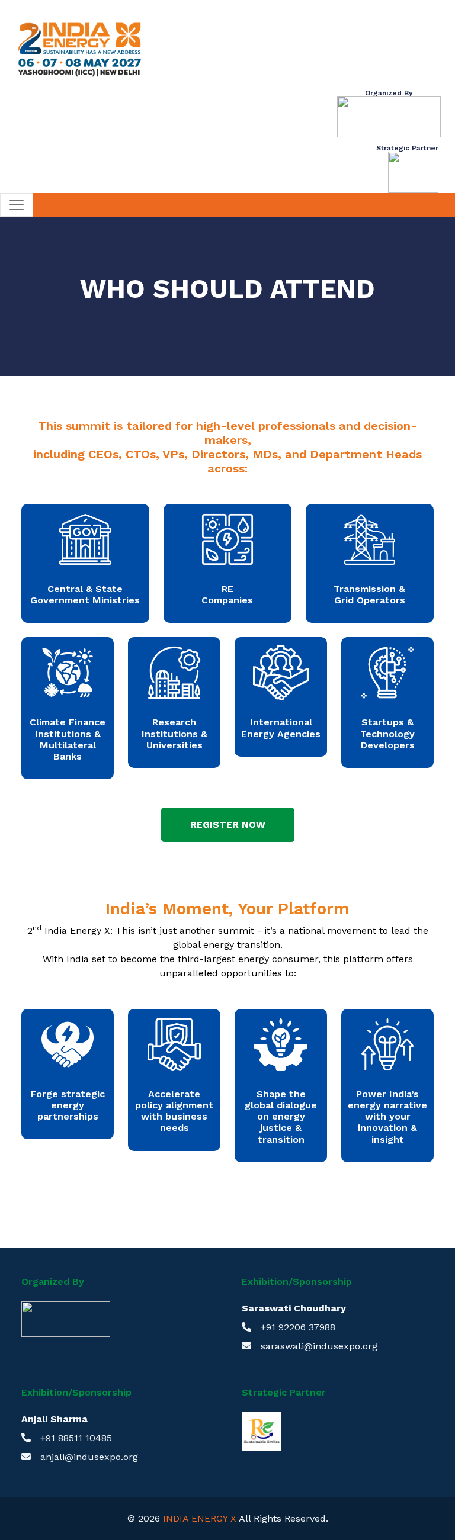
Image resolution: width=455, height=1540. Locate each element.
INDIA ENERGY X (199, 1518)
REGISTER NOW (227, 824)
